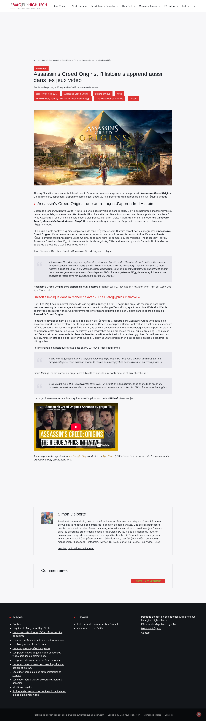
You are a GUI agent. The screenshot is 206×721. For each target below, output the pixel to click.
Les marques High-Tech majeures (31, 648)
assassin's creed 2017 (46, 93)
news (119, 93)
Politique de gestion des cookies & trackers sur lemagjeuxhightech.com (69, 714)
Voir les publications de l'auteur (76, 548)
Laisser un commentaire (148, 581)
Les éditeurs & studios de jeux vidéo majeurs (38, 640)
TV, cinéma (169, 6)
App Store (108, 456)
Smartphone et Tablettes (103, 6)
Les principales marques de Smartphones (36, 660)
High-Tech (127, 6)
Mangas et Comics (148, 6)
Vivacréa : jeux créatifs (90, 628)
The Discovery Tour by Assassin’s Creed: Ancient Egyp (63, 98)
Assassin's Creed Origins (76, 93)
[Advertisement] (90, 21)
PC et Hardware (79, 6)
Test (184, 6)
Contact (17, 624)
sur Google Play (77, 456)
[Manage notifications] (198, 714)
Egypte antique (102, 93)
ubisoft (133, 98)
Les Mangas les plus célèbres (29, 644)
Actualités (41, 68)
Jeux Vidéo (59, 6)
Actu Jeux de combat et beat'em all (97, 624)
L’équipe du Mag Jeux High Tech (31, 628)
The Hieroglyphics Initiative (109, 98)
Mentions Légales (22, 687)
